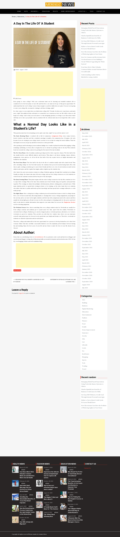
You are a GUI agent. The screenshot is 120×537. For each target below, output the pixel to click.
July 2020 (85, 288)
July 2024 (85, 161)
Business (34, 11)
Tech (91, 11)
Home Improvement (68, 11)
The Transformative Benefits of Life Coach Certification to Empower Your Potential (75, 485)
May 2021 (85, 257)
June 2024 (85, 164)
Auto (26, 11)
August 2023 (86, 189)
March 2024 (86, 170)
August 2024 (86, 158)
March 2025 (85, 145)
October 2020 (86, 278)
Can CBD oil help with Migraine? (26, 523)
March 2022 (86, 232)
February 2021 (86, 266)
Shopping (85, 357)
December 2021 (87, 238)
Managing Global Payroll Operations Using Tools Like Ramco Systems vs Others (92, 30)
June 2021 (85, 254)
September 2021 (87, 247)
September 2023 (87, 185)
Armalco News (43, 534)
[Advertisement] (44, 84)
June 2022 (85, 226)
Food (83, 324)
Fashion (84, 318)
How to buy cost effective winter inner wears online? (51, 487)
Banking (84, 303)
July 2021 (85, 250)
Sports (84, 360)
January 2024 (86, 176)
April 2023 (85, 201)
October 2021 (86, 244)
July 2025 (85, 139)
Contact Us (100, 11)
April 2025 (85, 142)
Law (83, 342)
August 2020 (86, 284)
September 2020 (87, 281)
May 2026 (85, 133)
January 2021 (86, 269)
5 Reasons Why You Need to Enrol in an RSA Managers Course (75, 520)
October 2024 (86, 151)
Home (19, 11)
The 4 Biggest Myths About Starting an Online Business (74, 510)
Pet (83, 351)
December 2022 (87, 207)
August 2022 (86, 219)
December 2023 (87, 179)
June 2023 (85, 195)
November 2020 (87, 275)
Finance (84, 321)
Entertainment (87, 315)
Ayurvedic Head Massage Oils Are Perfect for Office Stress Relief (26, 488)
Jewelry (84, 336)
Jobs (83, 339)
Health (55, 11)
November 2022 (87, 210)
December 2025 (87, 136)
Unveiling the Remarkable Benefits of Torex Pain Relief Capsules (27, 500)
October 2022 (86, 213)
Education (46, 11)
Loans (84, 348)
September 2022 (87, 216)
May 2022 (85, 229)
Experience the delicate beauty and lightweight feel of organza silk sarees (51, 474)
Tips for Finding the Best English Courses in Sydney (75, 499)
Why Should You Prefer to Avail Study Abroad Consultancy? (75, 474)
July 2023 (85, 192)
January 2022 (86, 235)
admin (17, 69)
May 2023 (85, 198)
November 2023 (87, 182)
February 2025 (86, 148)
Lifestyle (81, 11)
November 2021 (87, 241)
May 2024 (85, 167)
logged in (21, 293)
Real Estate (85, 354)
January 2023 (86, 204)
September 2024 (87, 155)
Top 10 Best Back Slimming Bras (49, 515)
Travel (84, 369)
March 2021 (85, 263)
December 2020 (87, 272)
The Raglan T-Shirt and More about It (51, 498)
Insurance (85, 333)
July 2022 (85, 223)
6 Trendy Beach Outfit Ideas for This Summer (51, 508)
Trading (84, 366)
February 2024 (86, 173)
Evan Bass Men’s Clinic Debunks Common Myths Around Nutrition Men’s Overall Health (93, 69)
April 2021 (85, 260)
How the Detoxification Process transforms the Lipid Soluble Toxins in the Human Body (27, 511)
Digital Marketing (87, 309)
